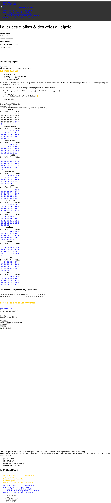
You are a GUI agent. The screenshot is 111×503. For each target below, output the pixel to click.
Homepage (7, 2)
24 (11, 136)
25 (13, 136)
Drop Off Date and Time (8, 317)
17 (11, 134)
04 (13, 130)
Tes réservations (8, 477)
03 (11, 130)
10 (11, 132)
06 (18, 130)
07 (2, 132)
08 (5, 132)
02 (8, 130)
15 (5, 134)
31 (2, 124)
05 (16, 130)
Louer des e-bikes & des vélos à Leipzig (16, 12)
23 (8, 136)
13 (18, 132)
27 (18, 136)
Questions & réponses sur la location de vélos (18, 10)
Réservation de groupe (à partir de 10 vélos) (18, 17)
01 (5, 130)
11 (13, 132)
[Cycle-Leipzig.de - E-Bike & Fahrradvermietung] (17, 7)
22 (5, 136)
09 (8, 132)
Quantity (3, 324)
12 (16, 132)
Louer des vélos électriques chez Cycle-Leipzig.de (23, 15)
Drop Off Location (6, 322)
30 (18, 122)
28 (2, 138)
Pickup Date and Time (7, 312)
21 (2, 136)
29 (16, 122)
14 (2, 134)
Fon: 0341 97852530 (10, 4)
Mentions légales (9, 481)
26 (16, 136)
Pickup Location (5, 310)
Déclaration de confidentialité (13, 479)
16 (8, 134)
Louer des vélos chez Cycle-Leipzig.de (19, 14)
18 (13, 134)
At (1, 315)
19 (16, 134)
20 (18, 134)
